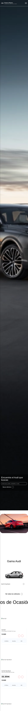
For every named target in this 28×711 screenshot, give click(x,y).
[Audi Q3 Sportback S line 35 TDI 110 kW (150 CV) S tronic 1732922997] (14, 659)
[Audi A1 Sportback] (14, 574)
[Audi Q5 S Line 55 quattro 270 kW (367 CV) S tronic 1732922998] (14, 618)
